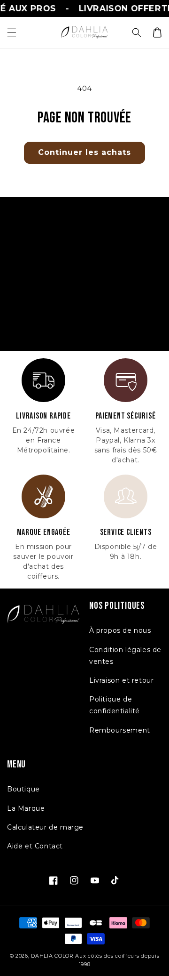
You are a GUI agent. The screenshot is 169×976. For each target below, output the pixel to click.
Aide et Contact (35, 846)
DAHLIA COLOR (52, 955)
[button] (11, 32)
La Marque (26, 808)
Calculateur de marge (45, 827)
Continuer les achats (84, 152)
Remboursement (119, 730)
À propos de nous (120, 630)
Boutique (23, 789)
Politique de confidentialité (114, 705)
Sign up (85, 321)
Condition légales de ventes (125, 655)
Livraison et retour (121, 680)
